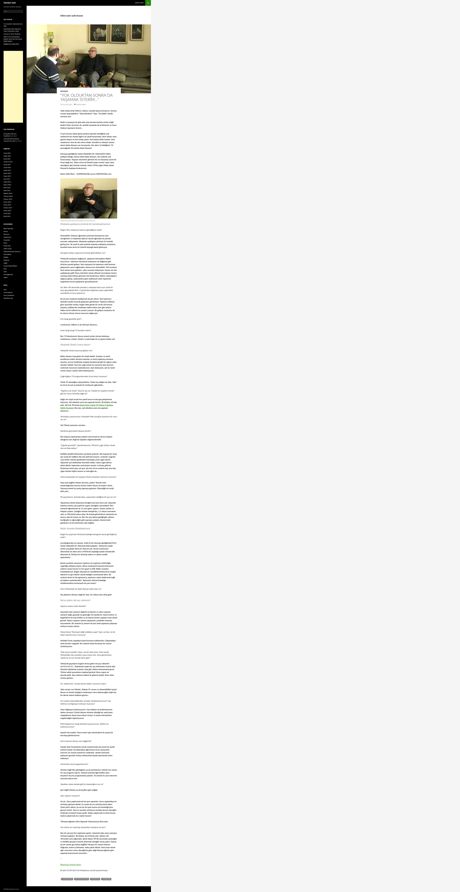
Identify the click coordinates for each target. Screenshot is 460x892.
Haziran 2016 (8, 199)
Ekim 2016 (7, 187)
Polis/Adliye (7, 254)
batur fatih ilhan (81, 879)
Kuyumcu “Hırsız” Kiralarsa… (12, 34)
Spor (5, 268)
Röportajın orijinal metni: (70, 865)
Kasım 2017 (7, 173)
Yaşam (6, 277)
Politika (6, 257)
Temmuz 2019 (8, 162)
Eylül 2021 (7, 159)
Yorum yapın (81, 104)
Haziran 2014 (8, 207)
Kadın (5, 243)
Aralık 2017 (7, 170)
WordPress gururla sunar (11, 889)
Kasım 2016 (7, 184)
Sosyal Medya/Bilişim (10, 266)
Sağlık (5, 263)
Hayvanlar (7, 240)
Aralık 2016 (7, 182)
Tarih (5, 271)
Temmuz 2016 (8, 196)
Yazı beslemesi (8, 292)
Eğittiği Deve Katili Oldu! (11, 44)
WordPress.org (8, 298)
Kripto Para (7, 246)
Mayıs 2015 (7, 205)
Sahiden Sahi (10, 3)
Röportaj (64, 91)
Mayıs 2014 (7, 210)
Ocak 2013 (7, 213)
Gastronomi (7, 237)
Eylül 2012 (7, 216)
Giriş (5, 289)
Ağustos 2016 (8, 193)
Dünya (6, 231)
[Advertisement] (13, 87)
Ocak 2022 (7, 153)
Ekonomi (6, 234)
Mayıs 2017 (7, 176)
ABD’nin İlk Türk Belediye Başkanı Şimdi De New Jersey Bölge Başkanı (13, 39)
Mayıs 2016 (7, 202)
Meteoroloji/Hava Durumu (12, 251)
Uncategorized (8, 274)
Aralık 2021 (7, 156)
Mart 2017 (7, 179)
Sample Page (139, 2)
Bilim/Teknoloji (8, 228)
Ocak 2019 (7, 164)
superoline (106, 879)
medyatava (95, 879)
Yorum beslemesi (9, 295)
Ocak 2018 (7, 167)
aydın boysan (67, 879)
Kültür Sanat (8, 248)
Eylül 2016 (7, 190)
